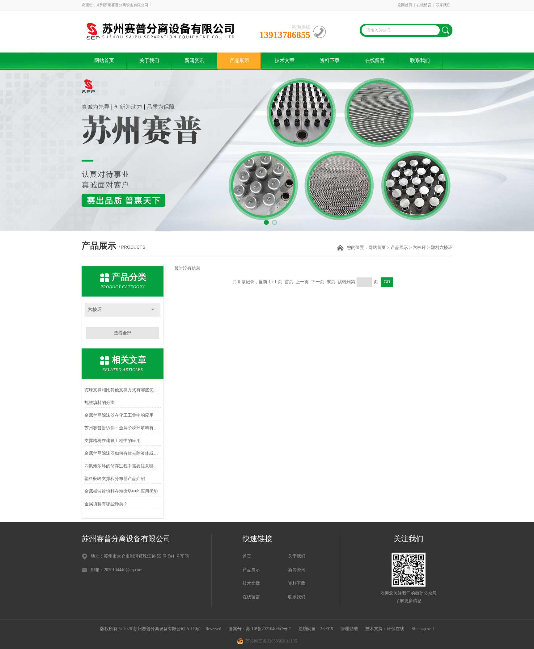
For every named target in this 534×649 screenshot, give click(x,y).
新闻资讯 (194, 60)
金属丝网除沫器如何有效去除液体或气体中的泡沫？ (122, 453)
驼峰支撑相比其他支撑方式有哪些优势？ (122, 390)
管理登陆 (349, 628)
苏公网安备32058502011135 (271, 641)
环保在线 (395, 628)
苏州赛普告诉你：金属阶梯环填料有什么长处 (122, 428)
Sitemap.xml (423, 628)
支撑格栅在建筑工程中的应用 (112, 440)
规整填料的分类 (99, 402)
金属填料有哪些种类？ (106, 504)
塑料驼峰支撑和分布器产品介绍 (114, 478)
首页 (247, 556)
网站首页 (104, 60)
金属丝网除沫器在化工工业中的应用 (119, 415)
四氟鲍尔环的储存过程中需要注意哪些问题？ (122, 466)
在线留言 (424, 5)
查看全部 (122, 333)
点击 (152, 310)
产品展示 (239, 60)
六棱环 (419, 247)
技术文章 (285, 60)
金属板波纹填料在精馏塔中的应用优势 (121, 491)
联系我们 (443, 5)
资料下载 (330, 60)
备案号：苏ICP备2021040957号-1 (260, 628)
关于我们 (149, 60)
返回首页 (404, 5)
